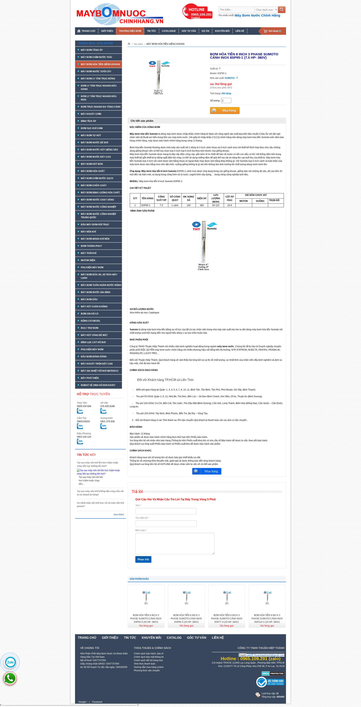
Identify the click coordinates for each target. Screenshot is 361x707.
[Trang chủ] (130, 43)
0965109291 (83, 421)
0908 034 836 (84, 406)
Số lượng (215, 100)
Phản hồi (143, 559)
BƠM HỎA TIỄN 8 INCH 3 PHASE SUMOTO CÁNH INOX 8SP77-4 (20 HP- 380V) (226, 618)
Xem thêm (119, 514)
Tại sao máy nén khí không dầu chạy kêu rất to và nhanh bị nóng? (100, 493)
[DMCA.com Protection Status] (273, 675)
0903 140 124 (84, 437)
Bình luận (141, 530)
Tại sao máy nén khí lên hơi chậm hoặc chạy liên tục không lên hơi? (97, 464)
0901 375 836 (107, 421)
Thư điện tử (142, 518)
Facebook (97, 702)
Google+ (82, 702)
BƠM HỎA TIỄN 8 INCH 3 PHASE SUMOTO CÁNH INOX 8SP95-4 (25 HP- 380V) (186, 618)
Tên (138, 505)
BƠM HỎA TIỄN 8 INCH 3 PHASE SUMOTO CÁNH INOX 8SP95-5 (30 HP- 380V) (146, 618)
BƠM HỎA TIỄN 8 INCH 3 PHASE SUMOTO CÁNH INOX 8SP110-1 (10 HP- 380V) (267, 618)
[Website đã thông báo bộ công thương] (270, 686)
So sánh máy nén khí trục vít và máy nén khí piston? (100, 505)
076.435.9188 (107, 406)
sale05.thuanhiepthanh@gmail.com (265, 655)
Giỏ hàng (274, 31)
